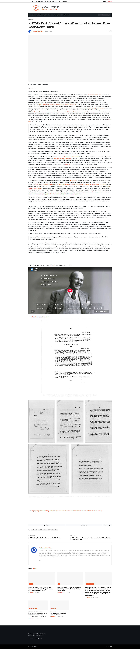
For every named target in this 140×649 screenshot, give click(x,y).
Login (105, 1)
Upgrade (110, 1)
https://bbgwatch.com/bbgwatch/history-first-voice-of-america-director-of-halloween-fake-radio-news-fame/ (67, 511)
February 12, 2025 (38, 618)
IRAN (56, 1)
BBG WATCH (64, 1)
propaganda (50, 529)
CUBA (53, 1)
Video (52, 265)
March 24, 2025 (38, 592)
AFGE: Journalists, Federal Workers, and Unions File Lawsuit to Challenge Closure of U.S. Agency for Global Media (40, 588)
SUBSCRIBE (40, 1)
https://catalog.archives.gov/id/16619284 (93, 108)
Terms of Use (31, 638)
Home (32, 15)
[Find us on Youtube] (32, 1)
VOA (56, 529)
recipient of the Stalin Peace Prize (62, 159)
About (39, 15)
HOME (36, 1)
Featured (53, 608)
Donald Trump (90, 584)
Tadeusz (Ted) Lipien (38, 31)
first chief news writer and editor (71, 157)
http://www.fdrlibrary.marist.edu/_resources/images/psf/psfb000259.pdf (57, 104)
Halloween (34, 529)
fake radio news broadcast (94, 95)
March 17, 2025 (66, 592)
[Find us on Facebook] (28, 1)
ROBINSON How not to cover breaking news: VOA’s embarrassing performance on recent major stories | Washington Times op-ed (37, 614)
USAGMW (31, 592)
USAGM (31, 584)
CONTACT (46, 1)
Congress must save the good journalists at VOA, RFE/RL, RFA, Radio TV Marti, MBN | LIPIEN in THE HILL (69, 588)
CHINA (50, 1)
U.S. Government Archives (40, 317)
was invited (73, 181)
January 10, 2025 (59, 616)
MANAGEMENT (47, 15)
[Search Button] (108, 15)
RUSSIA (59, 1)
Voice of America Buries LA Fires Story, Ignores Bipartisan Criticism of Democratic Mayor (59, 613)
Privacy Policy (39, 638)
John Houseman (42, 529)
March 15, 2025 (95, 597)
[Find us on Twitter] (30, 1)
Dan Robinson (33, 608)
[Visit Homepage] (46, 7)
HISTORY (34, 19)
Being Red (67, 164)
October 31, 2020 (48, 31)
